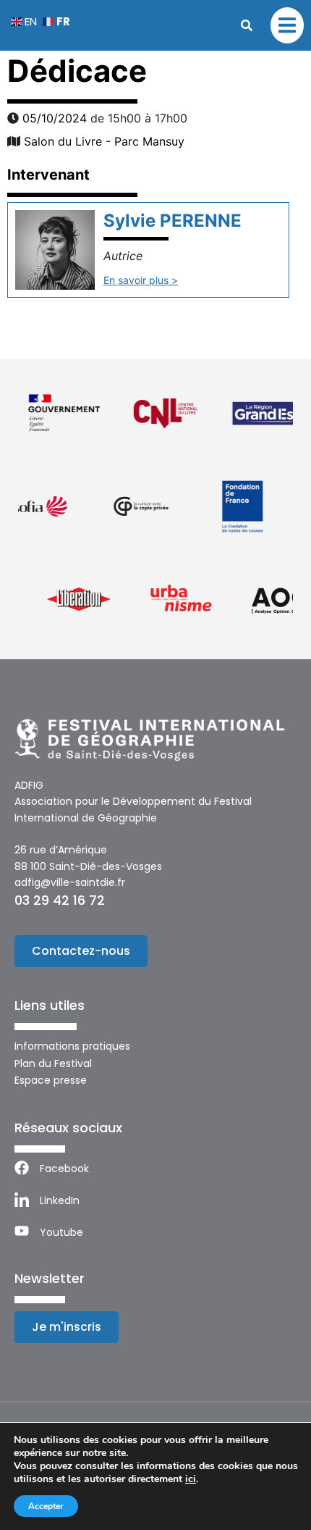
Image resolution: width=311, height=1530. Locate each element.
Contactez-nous (81, 950)
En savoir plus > (140, 280)
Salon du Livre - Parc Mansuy (104, 141)
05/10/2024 (54, 118)
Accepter (46, 1506)
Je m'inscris (66, 1326)
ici (190, 1479)
